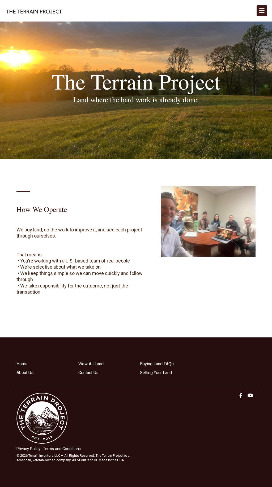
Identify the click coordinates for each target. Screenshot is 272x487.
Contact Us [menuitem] (88, 372)
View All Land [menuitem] (91, 363)
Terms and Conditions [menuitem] (62, 449)
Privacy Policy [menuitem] (28, 449)
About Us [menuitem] (24, 372)
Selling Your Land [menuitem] (156, 372)
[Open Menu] (262, 10)
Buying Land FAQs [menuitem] (157, 363)
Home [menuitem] (22, 363)
